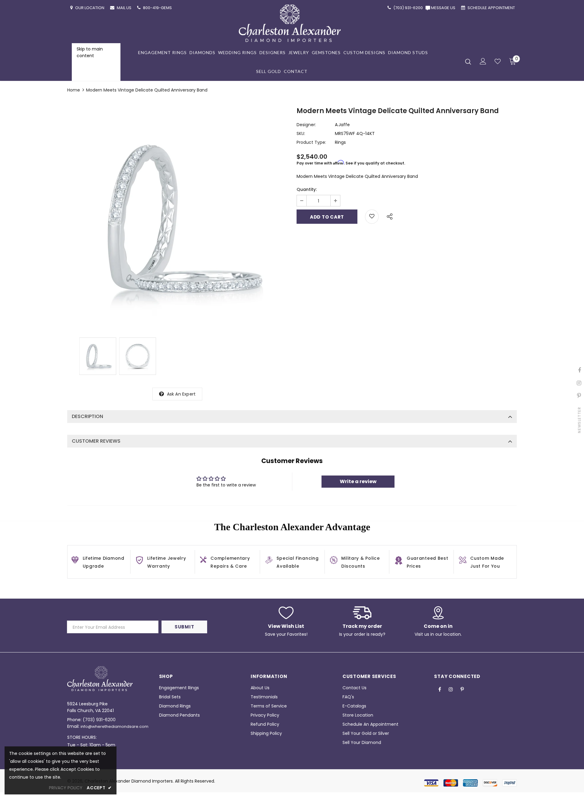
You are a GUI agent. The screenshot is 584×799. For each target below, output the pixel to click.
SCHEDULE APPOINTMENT (492, 8)
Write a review (358, 481)
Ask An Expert (181, 394)
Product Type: (311, 142)
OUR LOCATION (90, 8)
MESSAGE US (444, 8)
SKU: (301, 133)
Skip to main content (90, 52)
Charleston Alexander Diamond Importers (129, 781)
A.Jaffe (342, 125)
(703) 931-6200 (99, 720)
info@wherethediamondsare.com (114, 726)
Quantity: (307, 189)
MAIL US (124, 8)
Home (73, 90)
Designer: (306, 125)
